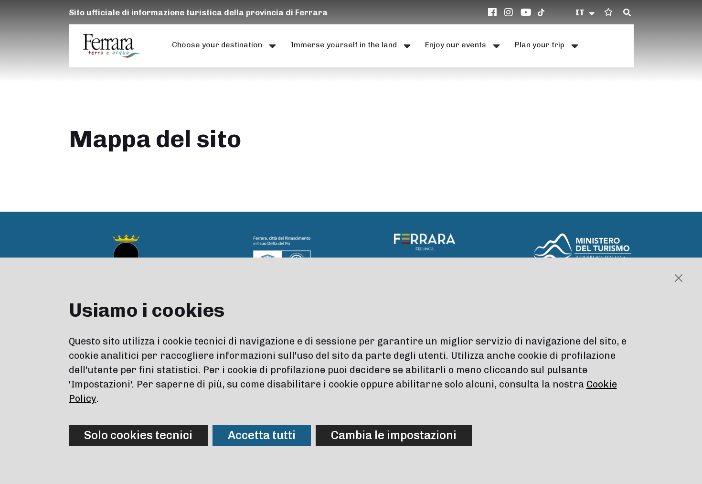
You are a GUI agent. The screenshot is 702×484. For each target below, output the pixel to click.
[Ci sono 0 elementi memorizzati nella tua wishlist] (608, 12)
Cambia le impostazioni (394, 435)
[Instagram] (510, 12)
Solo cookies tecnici (138, 435)
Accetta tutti (262, 435)
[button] (585, 12)
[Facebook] (494, 12)
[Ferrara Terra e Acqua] (117, 46)
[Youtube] (526, 12)
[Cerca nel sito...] (627, 13)
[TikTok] (541, 12)
